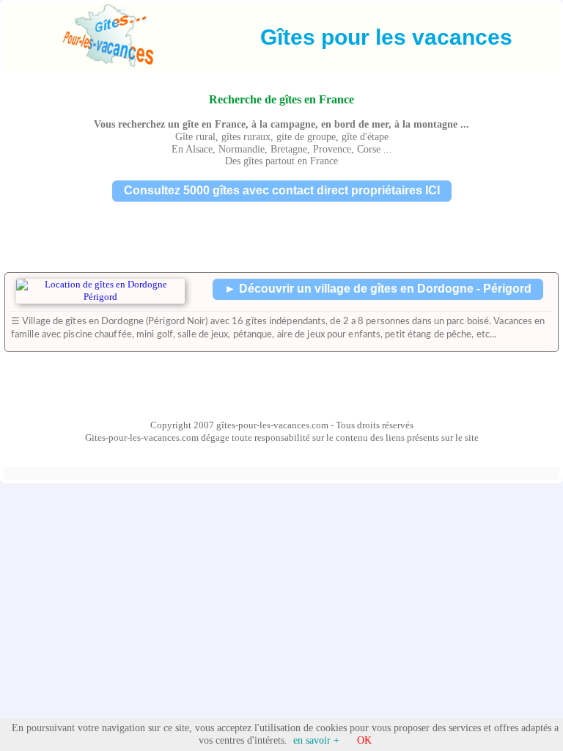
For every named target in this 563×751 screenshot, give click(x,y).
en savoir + (316, 740)
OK (364, 740)
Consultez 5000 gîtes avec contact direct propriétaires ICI (282, 190)
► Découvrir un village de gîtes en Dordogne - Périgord (377, 288)
